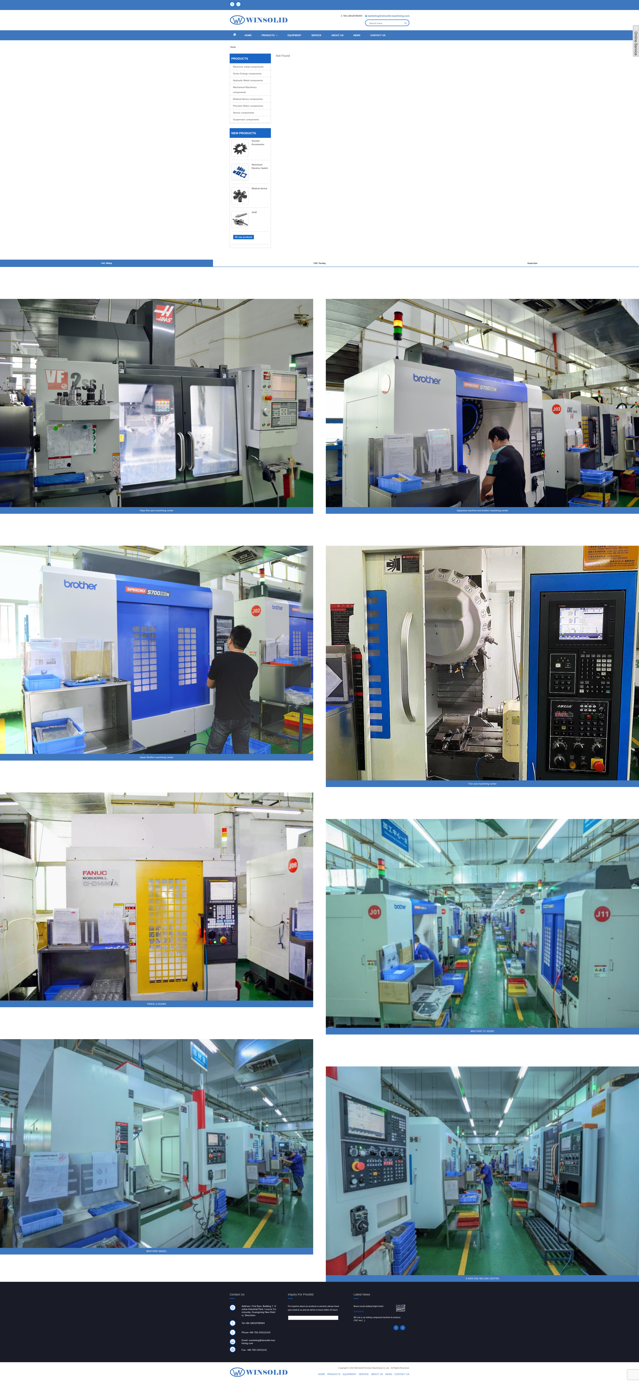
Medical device (259, 188)
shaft (254, 212)
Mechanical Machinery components (245, 90)
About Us (337, 35)
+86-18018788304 (352, 15)
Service (316, 35)
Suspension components (246, 119)
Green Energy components (247, 73)
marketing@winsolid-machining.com (388, 15)
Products (268, 35)
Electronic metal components (248, 66)
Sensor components (243, 112)
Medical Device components (248, 99)
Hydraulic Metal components (248, 80)
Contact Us (377, 35)
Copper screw (360, 1306)
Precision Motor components (248, 106)
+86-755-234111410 (259, 1332)
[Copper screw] (400, 1307)
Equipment (294, 35)
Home (248, 35)
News (356, 35)
